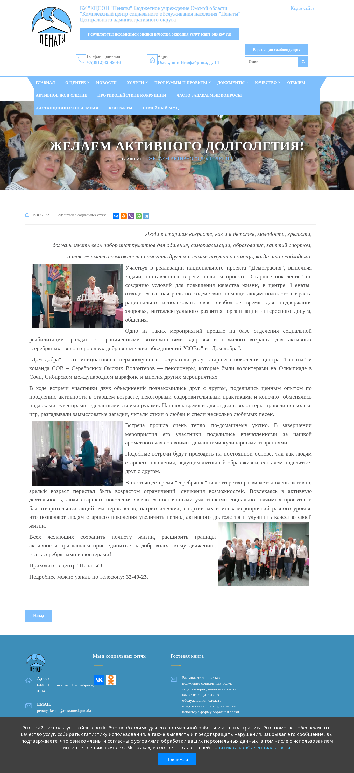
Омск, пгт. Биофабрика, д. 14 (188, 62)
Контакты (120, 108)
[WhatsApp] (139, 216)
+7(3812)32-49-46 (103, 62)
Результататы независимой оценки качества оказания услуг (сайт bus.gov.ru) (159, 34)
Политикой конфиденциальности (250, 747)
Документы (231, 83)
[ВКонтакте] (116, 216)
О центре (75, 83)
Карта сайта (302, 8)
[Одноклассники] (124, 216)
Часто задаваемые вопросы (209, 95)
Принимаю (177, 759)
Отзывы (296, 83)
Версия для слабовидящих (276, 50)
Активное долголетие (61, 95)
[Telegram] (146, 216)
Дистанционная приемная (67, 108)
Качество (266, 83)
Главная (45, 83)
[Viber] (131, 216)
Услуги (135, 83)
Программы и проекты (180, 83)
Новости (106, 83)
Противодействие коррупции (131, 95)
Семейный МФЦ (161, 108)
